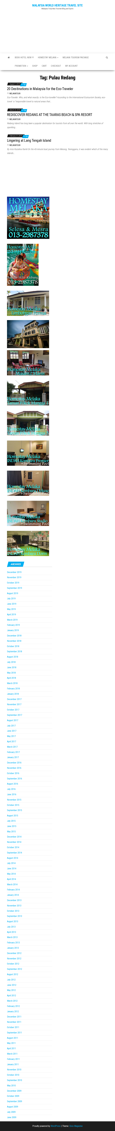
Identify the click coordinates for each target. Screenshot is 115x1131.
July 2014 (11, 863)
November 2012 (14, 958)
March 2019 (12, 620)
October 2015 (13, 805)
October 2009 (13, 1096)
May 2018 (11, 672)
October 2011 (13, 1027)
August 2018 (12, 656)
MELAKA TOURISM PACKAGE (76, 57)
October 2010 (13, 1075)
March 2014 (12, 884)
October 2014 (13, 847)
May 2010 (11, 1085)
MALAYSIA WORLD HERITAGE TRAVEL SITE (57, 5)
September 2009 (14, 1101)
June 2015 (11, 826)
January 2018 (13, 694)
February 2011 (13, 1059)
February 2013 (13, 942)
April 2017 (11, 741)
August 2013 (12, 921)
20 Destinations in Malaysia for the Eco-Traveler (40, 89)
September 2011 (14, 1032)
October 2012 (13, 963)
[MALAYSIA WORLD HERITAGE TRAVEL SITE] (9, 57)
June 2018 (11, 667)
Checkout (56, 66)
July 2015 (11, 821)
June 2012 (11, 985)
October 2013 (13, 911)
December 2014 (14, 836)
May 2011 (11, 1043)
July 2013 (11, 926)
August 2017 (12, 720)
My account (71, 66)
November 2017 (14, 704)
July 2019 (11, 598)
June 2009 (11, 1117)
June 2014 (11, 868)
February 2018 (13, 688)
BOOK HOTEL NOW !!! (24, 57)
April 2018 (11, 678)
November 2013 (14, 905)
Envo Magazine (76, 1126)
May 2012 (11, 990)
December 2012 (14, 953)
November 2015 (14, 799)
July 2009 (11, 1112)
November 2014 (14, 842)
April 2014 (11, 879)
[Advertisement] (57, 30)
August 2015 (12, 815)
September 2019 (14, 588)
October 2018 (13, 646)
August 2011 (12, 1038)
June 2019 (11, 604)
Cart (44, 66)
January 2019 (13, 630)
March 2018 (12, 683)
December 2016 (14, 762)
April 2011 (11, 1048)
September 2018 (14, 651)
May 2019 (11, 609)
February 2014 (13, 889)
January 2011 (13, 1064)
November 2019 (14, 577)
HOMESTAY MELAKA (47, 57)
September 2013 (14, 916)
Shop (35, 66)
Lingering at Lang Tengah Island (29, 140)
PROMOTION (21, 66)
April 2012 (11, 995)
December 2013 (14, 900)
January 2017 (13, 757)
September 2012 (14, 969)
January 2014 (13, 895)
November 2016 (14, 768)
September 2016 (14, 778)
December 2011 (14, 1016)
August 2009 (12, 1106)
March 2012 (12, 1001)
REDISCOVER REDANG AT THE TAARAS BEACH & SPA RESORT (49, 115)
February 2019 (13, 625)
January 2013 (13, 948)
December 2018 (14, 635)
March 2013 (12, 937)
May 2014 (11, 874)
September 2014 (14, 852)
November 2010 (14, 1069)
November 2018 (14, 641)
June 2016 (11, 794)
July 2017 (11, 725)
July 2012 (11, 979)
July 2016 (11, 789)
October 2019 (13, 582)
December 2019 (14, 572)
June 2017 (11, 731)
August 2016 (12, 783)
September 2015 (14, 810)
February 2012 (13, 1006)
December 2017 (14, 699)
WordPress (56, 1126)
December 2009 (14, 1091)
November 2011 (14, 1022)
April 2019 (11, 614)
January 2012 (13, 1011)
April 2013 (11, 932)
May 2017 (11, 736)
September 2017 (14, 715)
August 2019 (12, 593)
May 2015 (11, 831)
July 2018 (11, 662)
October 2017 (13, 709)
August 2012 (12, 974)
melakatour (15, 93)
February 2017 (13, 752)
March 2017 (12, 747)
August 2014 (12, 858)
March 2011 (12, 1053)
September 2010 (14, 1080)
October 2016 (13, 773)
